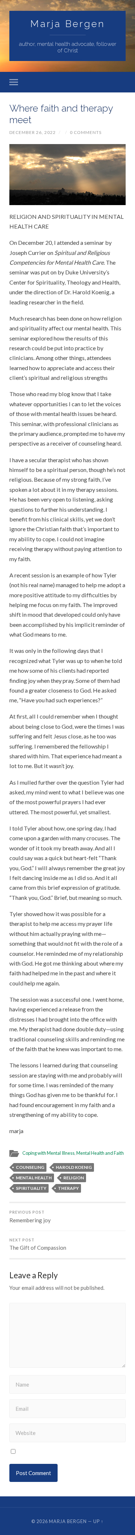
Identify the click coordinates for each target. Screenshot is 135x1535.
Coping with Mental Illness (48, 1153)
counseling (30, 1167)
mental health (34, 1177)
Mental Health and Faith (100, 1153)
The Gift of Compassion (37, 1244)
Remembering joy (30, 1216)
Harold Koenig (74, 1167)
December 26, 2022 (32, 132)
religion (73, 1177)
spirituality (31, 1188)
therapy (68, 1188)
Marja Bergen (67, 23)
